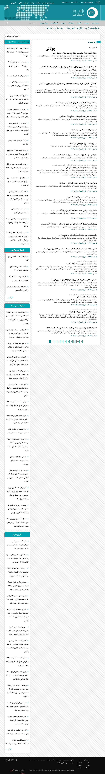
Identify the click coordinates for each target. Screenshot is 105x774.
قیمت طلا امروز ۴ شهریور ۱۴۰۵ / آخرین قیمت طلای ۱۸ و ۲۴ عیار (18, 86)
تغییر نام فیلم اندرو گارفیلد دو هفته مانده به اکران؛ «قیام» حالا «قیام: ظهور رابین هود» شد (17, 361)
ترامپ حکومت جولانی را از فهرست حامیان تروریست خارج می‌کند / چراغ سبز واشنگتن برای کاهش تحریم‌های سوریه (68, 68)
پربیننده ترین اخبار (23, 42)
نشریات (49, 28)
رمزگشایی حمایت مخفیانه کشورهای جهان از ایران (18, 278)
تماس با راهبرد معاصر (48, 3)
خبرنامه (38, 3)
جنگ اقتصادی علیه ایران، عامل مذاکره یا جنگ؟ (18, 268)
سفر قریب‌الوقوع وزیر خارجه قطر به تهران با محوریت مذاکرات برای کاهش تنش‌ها (17, 706)
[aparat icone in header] (14, 18)
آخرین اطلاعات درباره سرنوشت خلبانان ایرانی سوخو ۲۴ (17, 742)
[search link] (7, 23)
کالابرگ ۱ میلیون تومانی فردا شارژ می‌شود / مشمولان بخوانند (17, 732)
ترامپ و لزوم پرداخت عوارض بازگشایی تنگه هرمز (17, 288)
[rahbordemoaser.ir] (85, 12)
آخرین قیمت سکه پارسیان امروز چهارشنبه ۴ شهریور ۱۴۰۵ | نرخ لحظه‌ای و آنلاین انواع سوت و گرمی (17, 197)
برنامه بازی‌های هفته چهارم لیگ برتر (18, 142)
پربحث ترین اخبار (11, 42)
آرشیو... (10, 297)
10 (78, 341)
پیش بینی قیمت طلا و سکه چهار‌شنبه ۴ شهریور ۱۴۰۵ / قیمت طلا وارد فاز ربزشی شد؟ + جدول (17, 113)
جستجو (26, 3)
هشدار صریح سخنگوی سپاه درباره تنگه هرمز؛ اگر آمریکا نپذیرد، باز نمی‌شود (18, 720)
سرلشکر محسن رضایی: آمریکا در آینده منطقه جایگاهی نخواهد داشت (17, 223)
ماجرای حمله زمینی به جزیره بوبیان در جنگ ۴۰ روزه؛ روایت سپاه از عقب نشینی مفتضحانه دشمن (17, 615)
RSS (58, 763)
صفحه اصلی (95, 23)
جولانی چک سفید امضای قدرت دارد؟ (83, 312)
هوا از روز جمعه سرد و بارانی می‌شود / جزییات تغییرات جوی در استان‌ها (17, 182)
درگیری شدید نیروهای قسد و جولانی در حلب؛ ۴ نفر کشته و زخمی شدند (70, 248)
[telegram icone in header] (18, 18)
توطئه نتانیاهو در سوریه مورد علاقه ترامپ (81, 263)
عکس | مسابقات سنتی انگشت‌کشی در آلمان (19, 211)
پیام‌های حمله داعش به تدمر (86, 297)
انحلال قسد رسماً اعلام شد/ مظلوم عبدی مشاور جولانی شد (75, 53)
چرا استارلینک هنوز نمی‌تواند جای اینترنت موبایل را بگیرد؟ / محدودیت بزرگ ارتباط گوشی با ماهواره (17, 691)
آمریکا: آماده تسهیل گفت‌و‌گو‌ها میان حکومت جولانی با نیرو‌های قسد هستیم (69, 224)
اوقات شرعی (64, 763)
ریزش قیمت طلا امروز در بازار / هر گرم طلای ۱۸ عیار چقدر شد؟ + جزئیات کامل (17, 168)
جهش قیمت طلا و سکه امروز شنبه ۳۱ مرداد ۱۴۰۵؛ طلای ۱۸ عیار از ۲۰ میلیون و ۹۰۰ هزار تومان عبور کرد (17, 318)
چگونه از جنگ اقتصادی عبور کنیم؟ (18, 258)
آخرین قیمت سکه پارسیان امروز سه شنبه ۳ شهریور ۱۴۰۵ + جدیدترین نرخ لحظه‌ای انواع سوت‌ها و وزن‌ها (17, 493)
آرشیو (20, 3)
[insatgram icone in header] (6, 18)
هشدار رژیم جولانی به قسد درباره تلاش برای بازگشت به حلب (74, 210)
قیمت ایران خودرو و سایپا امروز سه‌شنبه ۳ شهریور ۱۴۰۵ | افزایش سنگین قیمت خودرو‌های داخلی (17, 129)
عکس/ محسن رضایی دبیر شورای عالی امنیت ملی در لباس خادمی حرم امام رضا (17, 545)
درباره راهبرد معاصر (57, 760)
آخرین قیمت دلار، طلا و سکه (17, 75)
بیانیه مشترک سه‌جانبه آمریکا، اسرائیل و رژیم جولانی (77, 235)
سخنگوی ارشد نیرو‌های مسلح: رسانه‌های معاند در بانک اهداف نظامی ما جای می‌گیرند (17, 558)
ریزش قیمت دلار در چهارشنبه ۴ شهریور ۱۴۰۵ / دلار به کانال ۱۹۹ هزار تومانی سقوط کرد (17, 154)
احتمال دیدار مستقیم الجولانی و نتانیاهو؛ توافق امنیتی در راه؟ (74, 279)
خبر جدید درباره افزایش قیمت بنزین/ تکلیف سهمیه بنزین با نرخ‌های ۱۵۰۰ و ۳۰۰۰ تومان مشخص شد (17, 238)
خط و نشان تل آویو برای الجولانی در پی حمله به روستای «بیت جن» (72, 327)
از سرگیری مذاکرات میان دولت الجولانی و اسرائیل (78, 183)
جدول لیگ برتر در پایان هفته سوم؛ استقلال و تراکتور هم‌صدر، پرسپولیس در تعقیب (17, 522)
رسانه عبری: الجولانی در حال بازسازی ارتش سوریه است (76, 102)
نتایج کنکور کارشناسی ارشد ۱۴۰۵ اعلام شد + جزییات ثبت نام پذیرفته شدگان (17, 99)
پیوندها (32, 3)
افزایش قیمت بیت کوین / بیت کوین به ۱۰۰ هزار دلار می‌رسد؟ (18, 460)
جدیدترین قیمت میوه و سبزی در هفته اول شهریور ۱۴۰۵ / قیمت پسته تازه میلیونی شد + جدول (17, 445)
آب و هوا (13, 3)
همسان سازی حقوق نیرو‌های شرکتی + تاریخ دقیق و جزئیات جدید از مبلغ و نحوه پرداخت (17, 347)
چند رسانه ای (59, 28)
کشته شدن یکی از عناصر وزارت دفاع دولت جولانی (78, 116)
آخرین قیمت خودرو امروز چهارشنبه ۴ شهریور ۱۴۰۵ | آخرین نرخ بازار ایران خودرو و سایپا (17, 374)
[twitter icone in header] (10, 18)
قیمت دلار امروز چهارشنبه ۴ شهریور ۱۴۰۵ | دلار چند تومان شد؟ (18, 66)
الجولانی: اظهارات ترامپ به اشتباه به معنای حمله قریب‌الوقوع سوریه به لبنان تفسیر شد (68, 85)
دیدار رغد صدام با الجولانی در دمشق (83, 143)
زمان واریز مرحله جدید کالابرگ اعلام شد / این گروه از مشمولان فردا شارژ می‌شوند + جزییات (17, 333)
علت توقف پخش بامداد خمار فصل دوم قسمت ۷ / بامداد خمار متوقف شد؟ (17, 52)
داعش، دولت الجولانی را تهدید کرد (84, 130)
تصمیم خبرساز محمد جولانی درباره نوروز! (81, 197)
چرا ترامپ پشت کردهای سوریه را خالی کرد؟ (81, 167)
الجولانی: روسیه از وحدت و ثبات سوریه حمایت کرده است (75, 154)
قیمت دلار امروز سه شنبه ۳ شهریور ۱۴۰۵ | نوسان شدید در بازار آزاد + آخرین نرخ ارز (18, 509)
